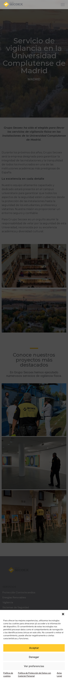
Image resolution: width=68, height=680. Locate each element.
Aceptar (34, 647)
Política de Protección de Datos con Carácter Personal (34, 674)
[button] (63, 614)
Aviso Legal (59, 674)
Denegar (34, 657)
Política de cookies (8, 674)
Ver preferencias (34, 666)
